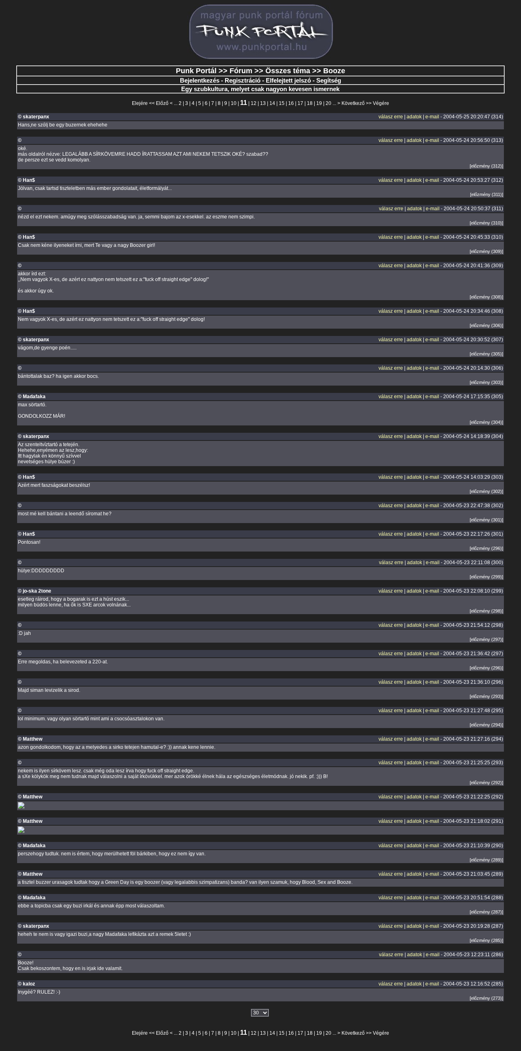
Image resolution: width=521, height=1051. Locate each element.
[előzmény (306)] (486, 325)
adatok (414, 117)
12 (253, 103)
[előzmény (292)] (486, 782)
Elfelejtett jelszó (288, 80)
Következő (353, 103)
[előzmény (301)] (486, 519)
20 (328, 103)
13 (263, 103)
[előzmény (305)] (486, 353)
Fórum (241, 71)
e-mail (432, 117)
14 (272, 103)
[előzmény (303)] (486, 382)
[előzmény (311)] (486, 194)
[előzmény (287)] (486, 911)
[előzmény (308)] (486, 296)
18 (310, 103)
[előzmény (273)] (486, 998)
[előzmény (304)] (486, 422)
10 (233, 103)
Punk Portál (196, 71)
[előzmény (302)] (486, 491)
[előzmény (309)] (486, 251)
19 (319, 103)
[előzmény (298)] (486, 610)
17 (300, 103)
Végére (381, 103)
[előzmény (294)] (486, 724)
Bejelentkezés (199, 80)
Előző (162, 103)
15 (282, 103)
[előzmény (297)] (486, 639)
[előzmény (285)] (486, 940)
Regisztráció (242, 80)
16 (291, 103)
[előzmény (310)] (486, 222)
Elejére (140, 103)
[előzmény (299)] (486, 576)
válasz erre (391, 117)
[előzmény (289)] (486, 859)
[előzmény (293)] (486, 696)
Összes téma (287, 71)
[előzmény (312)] (486, 166)
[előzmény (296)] (486, 548)
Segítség (328, 80)
